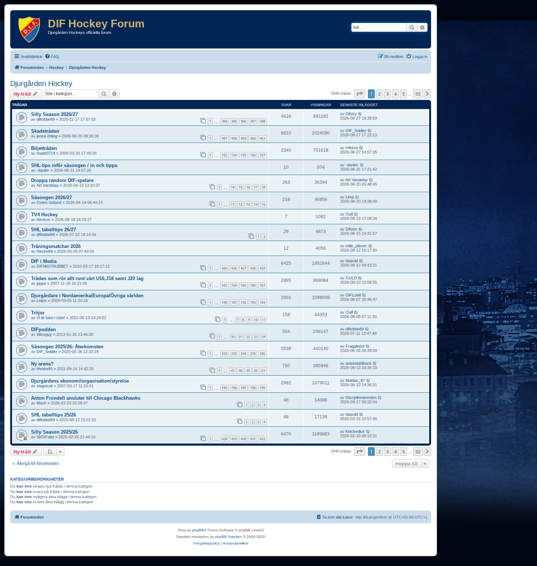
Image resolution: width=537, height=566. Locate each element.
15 (240, 187)
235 (253, 353)
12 (240, 204)
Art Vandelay (48, 185)
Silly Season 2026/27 (54, 114)
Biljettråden (44, 148)
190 (224, 302)
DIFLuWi (353, 295)
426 (234, 268)
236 (262, 353)
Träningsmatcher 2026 (56, 246)
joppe (41, 283)
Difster (351, 229)
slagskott (45, 386)
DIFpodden (43, 329)
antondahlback (359, 363)
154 (234, 155)
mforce (352, 148)
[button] (359, 93)
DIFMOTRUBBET (52, 266)
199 (262, 387)
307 (253, 121)
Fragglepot (355, 346)
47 (233, 370)
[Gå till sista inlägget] (360, 114)
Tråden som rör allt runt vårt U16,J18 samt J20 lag (87, 278)
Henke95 (45, 369)
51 (263, 370)
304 (224, 121)
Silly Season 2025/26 (54, 432)
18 (263, 187)
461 (262, 138)
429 (262, 268)
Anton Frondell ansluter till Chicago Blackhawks (85, 398)
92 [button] (417, 93)
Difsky (351, 114)
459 (243, 138)
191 (234, 302)
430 (243, 439)
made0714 (46, 153)
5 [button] (403, 93)
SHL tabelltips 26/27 (53, 229)
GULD (351, 278)
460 (253, 138)
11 (233, 204)
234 (243, 353)
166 (253, 285)
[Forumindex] (30, 29)
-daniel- (43, 170)
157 (262, 155)
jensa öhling (47, 136)
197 (243, 387)
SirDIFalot (45, 437)
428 (253, 268)
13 (248, 204)
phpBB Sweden (228, 537)
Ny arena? (42, 364)
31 (240, 336)
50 (256, 370)
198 (253, 387)
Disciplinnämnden (361, 397)
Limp (350, 197)
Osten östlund (49, 202)
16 (248, 187)
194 (262, 302)
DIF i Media (44, 261)
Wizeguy (44, 334)
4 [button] (395, 93)
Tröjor (38, 312)
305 (234, 121)
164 (234, 285)
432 (262, 439)
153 (224, 155)
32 (248, 336)
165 (243, 285)
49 (248, 370)
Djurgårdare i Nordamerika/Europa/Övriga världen (87, 295)
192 (243, 302)
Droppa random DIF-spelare (62, 180)
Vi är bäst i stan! (51, 317)
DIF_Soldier (356, 130)
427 (243, 268)
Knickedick (355, 431)
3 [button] (387, 93)
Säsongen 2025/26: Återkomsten (67, 346)
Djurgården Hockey (41, 84)
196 (234, 387)
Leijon (42, 300)
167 (262, 285)
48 (240, 370)
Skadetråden (45, 131)
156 (253, 155)
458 (234, 138)
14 (233, 187)
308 (262, 121)
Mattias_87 (355, 380)
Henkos (43, 219)
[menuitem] (52, 56)
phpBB (198, 530)
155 (243, 155)
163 (224, 285)
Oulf (349, 214)
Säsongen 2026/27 (51, 197)
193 (253, 302)
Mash (41, 403)
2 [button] (379, 93)
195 (224, 387)
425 (224, 268)
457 (224, 138)
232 (224, 353)
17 (256, 187)
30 (233, 336)
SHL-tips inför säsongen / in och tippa (74, 165)
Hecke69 (45, 251)
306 (243, 121)
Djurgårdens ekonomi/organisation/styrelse (80, 381)
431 (253, 439)
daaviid (352, 261)
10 (256, 319)
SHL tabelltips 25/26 (53, 415)
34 (263, 336)
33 (256, 336)
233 (234, 353)
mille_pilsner (356, 246)
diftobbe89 (46, 119)
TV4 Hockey (44, 214)
